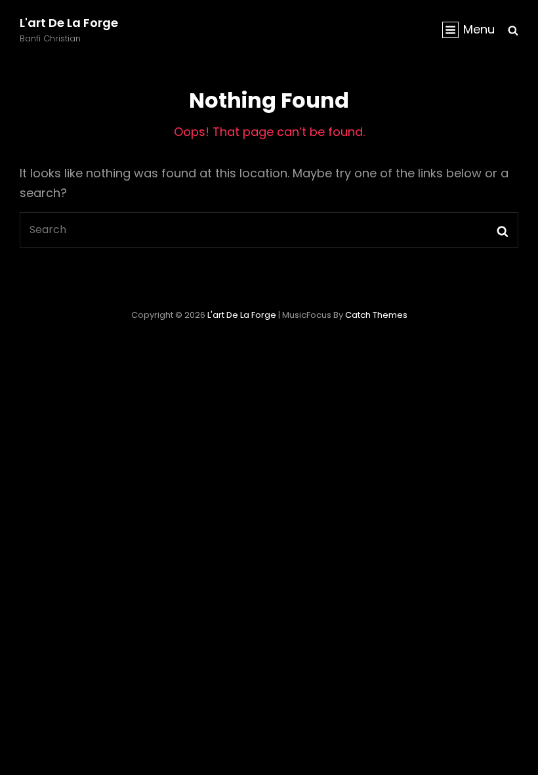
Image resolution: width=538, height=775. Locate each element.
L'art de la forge (69, 22)
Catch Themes (376, 315)
